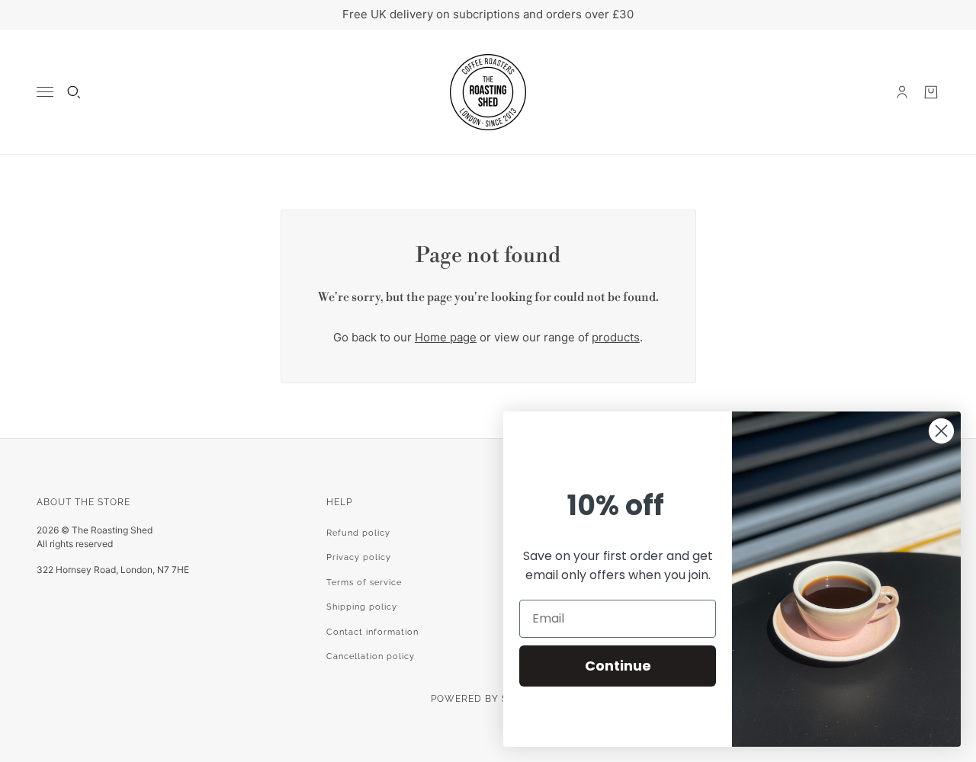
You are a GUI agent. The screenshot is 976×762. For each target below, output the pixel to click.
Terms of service (364, 583)
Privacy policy (358, 557)
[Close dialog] (941, 431)
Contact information (372, 632)
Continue (618, 665)
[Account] (902, 92)
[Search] (74, 92)
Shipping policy (361, 607)
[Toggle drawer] (45, 92)
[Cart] (931, 92)
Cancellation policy (370, 656)
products (616, 337)
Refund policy (358, 533)
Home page (446, 337)
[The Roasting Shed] (488, 92)
